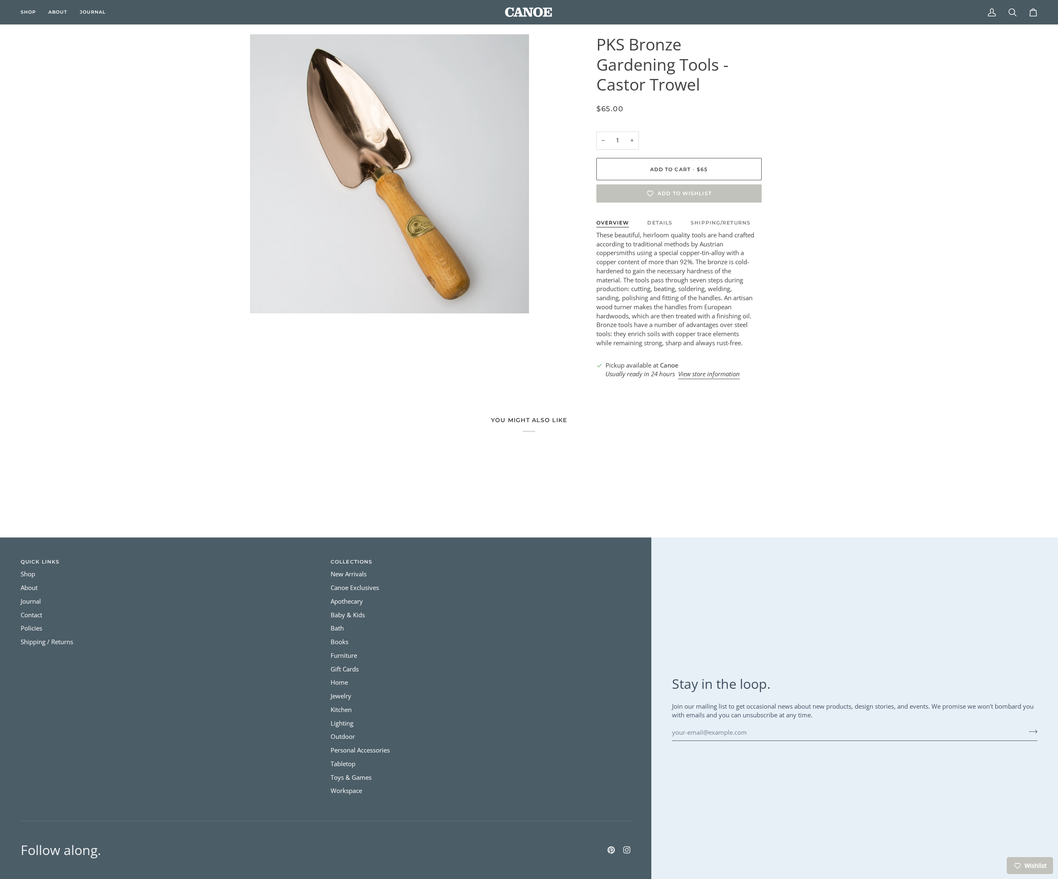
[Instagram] (627, 850)
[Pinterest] (611, 850)
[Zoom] (265, 298)
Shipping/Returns (721, 223)
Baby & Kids (348, 615)
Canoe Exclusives (355, 588)
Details (659, 223)
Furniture (344, 655)
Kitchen (341, 710)
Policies (31, 628)
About (29, 588)
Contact (31, 615)
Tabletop (343, 764)
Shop (28, 574)
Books (339, 642)
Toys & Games (351, 777)
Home (339, 682)
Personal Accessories (360, 750)
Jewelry (341, 696)
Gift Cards (345, 669)
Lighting (342, 723)
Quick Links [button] (40, 562)
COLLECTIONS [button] (351, 562)
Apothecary (347, 601)
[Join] (1030, 731)
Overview (612, 223)
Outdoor (343, 736)
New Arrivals (349, 574)
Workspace (346, 791)
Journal (31, 601)
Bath (337, 628)
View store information (709, 374)
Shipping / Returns (47, 642)
